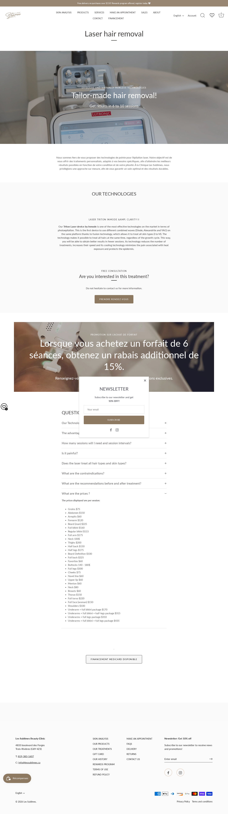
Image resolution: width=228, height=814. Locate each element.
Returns (131, 754)
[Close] (145, 380)
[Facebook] (110, 429)
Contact (98, 18)
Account (192, 15)
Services (99, 12)
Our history (100, 759)
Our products (101, 744)
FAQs (129, 744)
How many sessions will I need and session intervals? (96, 443)
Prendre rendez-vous (114, 299)
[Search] (202, 15)
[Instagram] (117, 429)
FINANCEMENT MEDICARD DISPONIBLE (114, 659)
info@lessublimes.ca (29, 762)
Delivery (132, 749)
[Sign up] (210, 759)
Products (83, 12)
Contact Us (133, 759)
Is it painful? (70, 453)
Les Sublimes (30, 802)
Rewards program (104, 764)
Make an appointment (123, 12)
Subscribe (114, 420)
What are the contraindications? (83, 473)
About (156, 12)
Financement (116, 18)
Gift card (98, 754)
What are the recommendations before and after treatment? (101, 483)
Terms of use (100, 769)
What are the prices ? (76, 493)
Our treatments (102, 749)
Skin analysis (64, 12)
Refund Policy (101, 774)
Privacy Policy (183, 801)
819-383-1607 (26, 756)
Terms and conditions (202, 801)
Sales (144, 12)
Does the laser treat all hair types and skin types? (94, 463)
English (177, 15)
